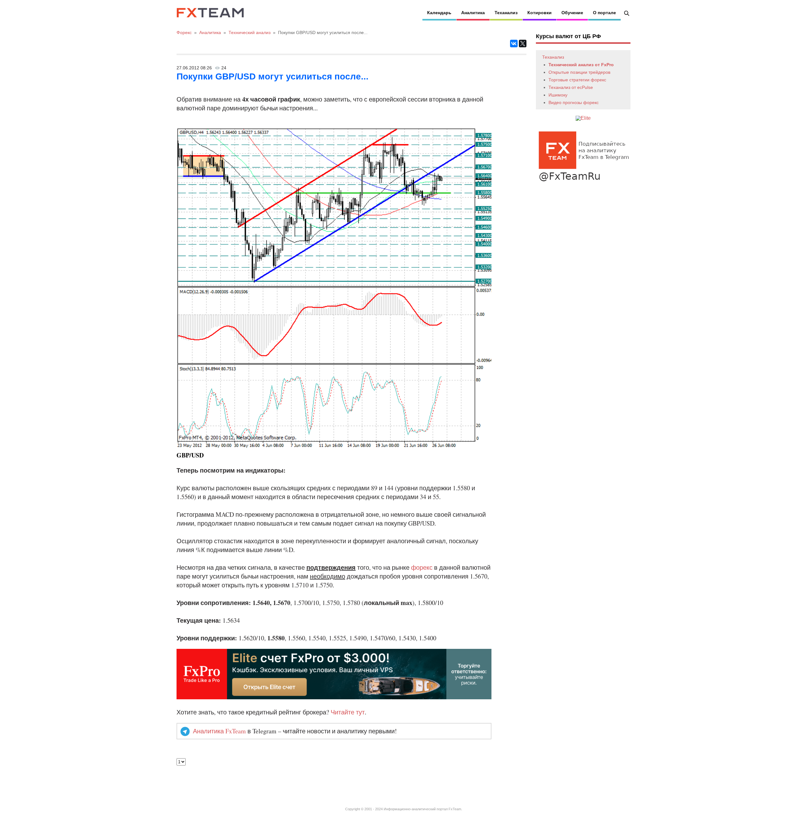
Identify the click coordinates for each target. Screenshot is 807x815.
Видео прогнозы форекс (574, 102)
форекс (422, 567)
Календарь (439, 12)
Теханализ (506, 12)
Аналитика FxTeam (219, 731)
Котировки (539, 12)
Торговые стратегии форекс (577, 79)
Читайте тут (348, 712)
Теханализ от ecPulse (571, 87)
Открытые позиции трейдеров (579, 72)
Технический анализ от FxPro (581, 64)
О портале (604, 12)
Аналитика (473, 12)
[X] (522, 43)
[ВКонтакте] (514, 43)
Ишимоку (558, 94)
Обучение (572, 12)
